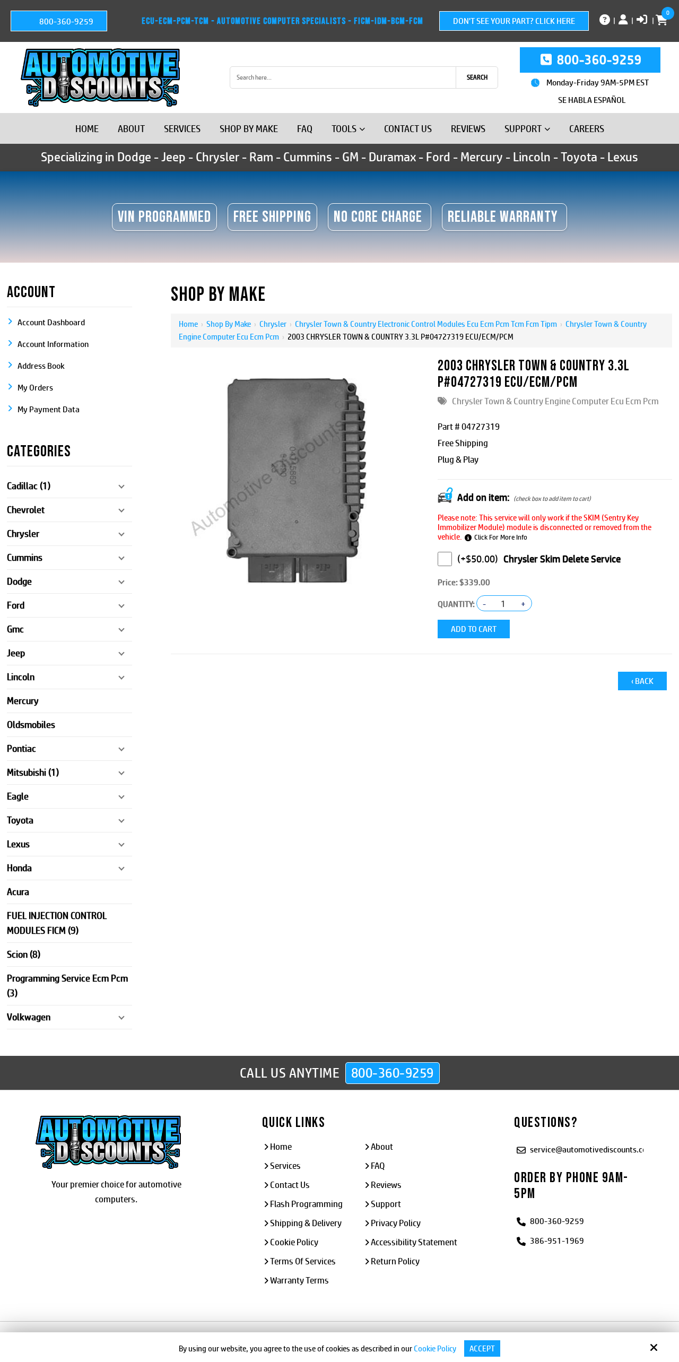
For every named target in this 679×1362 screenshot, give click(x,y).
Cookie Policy (435, 1348)
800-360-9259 (65, 21)
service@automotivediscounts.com (592, 1149)
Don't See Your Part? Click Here (514, 21)
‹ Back (642, 681)
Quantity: (456, 604)
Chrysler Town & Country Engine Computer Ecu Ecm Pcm (555, 401)
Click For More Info (500, 537)
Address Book (41, 366)
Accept (482, 1348)
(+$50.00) (477, 559)
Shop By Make (228, 323)
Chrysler (272, 323)
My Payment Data (49, 409)
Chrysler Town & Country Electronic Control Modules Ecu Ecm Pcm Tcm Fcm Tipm (426, 323)
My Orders (35, 388)
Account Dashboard (51, 322)
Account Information (53, 344)
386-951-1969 (557, 1241)
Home (188, 323)
